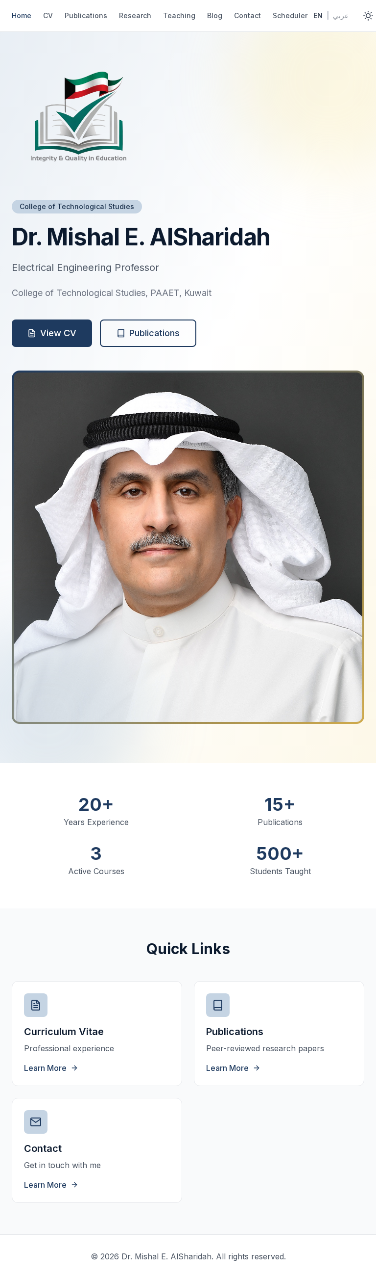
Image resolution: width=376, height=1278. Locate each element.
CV (48, 15)
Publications (86, 15)
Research (135, 15)
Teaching (179, 15)
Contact (247, 15)
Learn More (45, 1068)
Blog (214, 15)
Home (21, 15)
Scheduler (290, 15)
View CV (58, 333)
